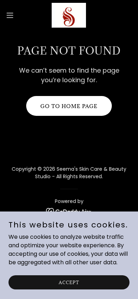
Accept (69, 282)
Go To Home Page (69, 106)
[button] (13, 15)
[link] (69, 15)
